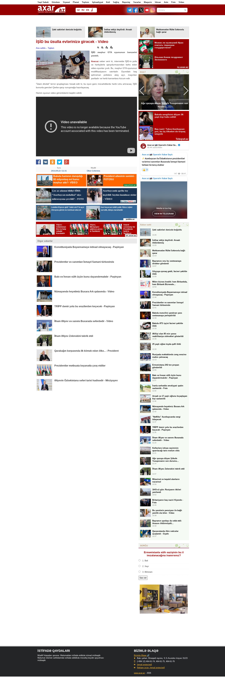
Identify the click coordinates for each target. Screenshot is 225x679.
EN (87, 10)
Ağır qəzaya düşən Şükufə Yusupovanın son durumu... (164, 105)
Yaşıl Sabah (43, 2)
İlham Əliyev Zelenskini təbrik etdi (73, 336)
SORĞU (144, 545)
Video (181, 2)
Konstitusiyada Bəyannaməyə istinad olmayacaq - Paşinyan (89, 247)
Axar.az (95, 61)
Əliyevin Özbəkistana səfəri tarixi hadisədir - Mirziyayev (86, 380)
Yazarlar (137, 2)
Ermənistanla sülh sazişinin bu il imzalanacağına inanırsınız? (164, 554)
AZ (78, 10)
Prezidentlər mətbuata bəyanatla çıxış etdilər (79, 365)
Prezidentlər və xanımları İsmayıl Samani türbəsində (84, 262)
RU (83, 10)
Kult (108, 2)
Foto (173, 2)
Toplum (85, 2)
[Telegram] (130, 12)
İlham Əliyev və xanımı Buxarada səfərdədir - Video (83, 321)
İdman (158, 2)
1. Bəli (145, 560)
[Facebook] (135, 12)
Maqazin (148, 2)
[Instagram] (152, 12)
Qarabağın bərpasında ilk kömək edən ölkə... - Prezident (86, 351)
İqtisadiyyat (97, 2)
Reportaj (126, 2)
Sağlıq (116, 2)
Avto (166, 2)
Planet (76, 2)
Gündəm (56, 2)
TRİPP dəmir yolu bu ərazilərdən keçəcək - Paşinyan (84, 306)
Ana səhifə (40, 48)
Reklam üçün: (151, 667)
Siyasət (66, 2)
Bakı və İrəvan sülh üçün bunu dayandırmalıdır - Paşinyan (87, 276)
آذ (92, 10)
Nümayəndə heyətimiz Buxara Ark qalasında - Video (84, 291)
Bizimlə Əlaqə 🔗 (141, 655)
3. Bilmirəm (147, 572)
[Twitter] (141, 12)
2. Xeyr (145, 566)
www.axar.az (139, 673)
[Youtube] (147, 12)
